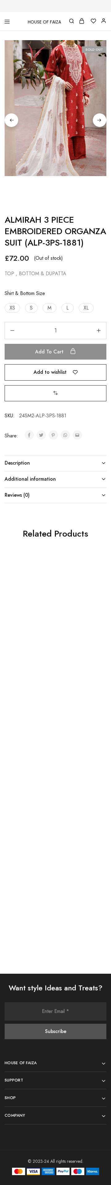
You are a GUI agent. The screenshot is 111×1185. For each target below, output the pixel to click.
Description (17, 462)
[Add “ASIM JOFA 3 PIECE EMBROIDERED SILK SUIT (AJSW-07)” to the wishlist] (43, 702)
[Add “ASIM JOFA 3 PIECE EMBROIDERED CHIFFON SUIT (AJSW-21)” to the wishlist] (94, 702)
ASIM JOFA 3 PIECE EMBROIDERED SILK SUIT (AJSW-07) (27, 757)
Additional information (30, 479)
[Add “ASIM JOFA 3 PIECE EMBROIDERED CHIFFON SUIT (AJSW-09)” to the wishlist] (43, 830)
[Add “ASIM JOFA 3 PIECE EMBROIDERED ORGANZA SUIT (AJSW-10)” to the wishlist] (94, 830)
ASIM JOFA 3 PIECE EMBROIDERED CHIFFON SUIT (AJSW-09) (26, 888)
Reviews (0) (17, 495)
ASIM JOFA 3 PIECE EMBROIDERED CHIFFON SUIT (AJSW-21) (77, 760)
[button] (12, 308)
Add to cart (50, 351)
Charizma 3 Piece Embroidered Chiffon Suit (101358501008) (75, 632)
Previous (11, 120)
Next (99, 120)
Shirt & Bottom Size (25, 293)
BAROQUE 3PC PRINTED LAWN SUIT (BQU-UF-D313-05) (27, 632)
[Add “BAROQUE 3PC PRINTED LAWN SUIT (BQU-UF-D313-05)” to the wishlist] (43, 574)
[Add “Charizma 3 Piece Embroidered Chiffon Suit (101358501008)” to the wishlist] (94, 574)
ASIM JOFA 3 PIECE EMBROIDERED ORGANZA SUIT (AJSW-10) (77, 888)
